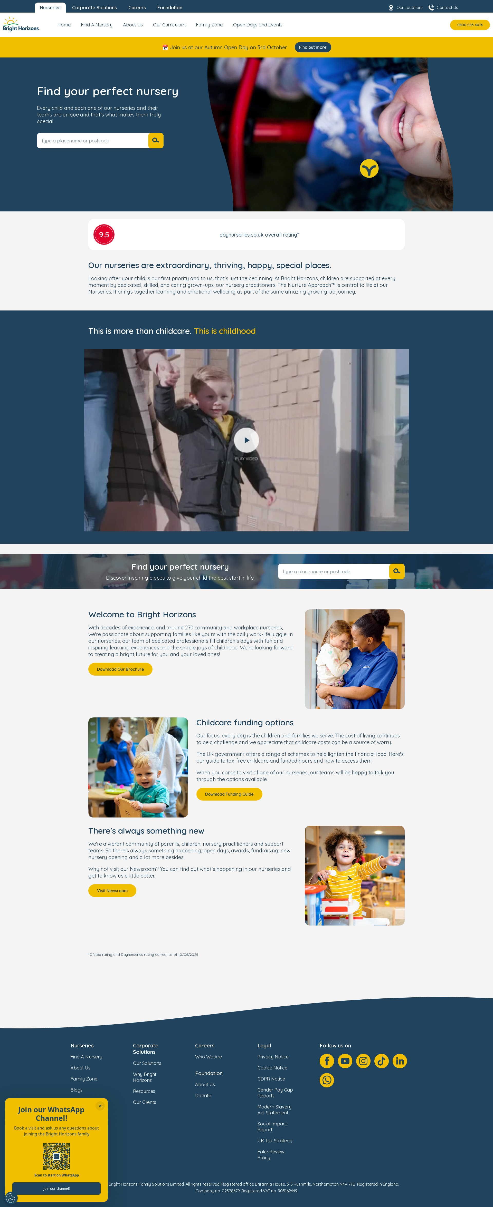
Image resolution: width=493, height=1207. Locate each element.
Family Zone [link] (84, 1079)
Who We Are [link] (208, 1057)
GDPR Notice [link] (271, 1079)
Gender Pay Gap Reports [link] (275, 1093)
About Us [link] (80, 1068)
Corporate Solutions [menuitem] (94, 8)
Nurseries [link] (82, 1045)
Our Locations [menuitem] (409, 7)
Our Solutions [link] (147, 1063)
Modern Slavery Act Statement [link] (274, 1110)
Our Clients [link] (144, 1102)
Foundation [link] (209, 1073)
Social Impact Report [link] (272, 1127)
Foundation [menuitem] (169, 8)
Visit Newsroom (112, 890)
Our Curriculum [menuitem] (169, 25)
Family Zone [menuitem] (209, 25)
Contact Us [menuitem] (447, 7)
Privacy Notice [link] (273, 1057)
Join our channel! (56, 1188)
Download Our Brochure (120, 669)
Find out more (313, 47)
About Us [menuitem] (133, 25)
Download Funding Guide (229, 794)
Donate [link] (203, 1095)
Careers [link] (204, 1045)
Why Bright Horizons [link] (144, 1077)
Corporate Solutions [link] (145, 1048)
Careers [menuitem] (137, 8)
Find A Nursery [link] (86, 1057)
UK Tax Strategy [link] (275, 1141)
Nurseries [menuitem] (50, 8)
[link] (21, 25)
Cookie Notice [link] (272, 1068)
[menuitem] (64, 27)
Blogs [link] (76, 1090)
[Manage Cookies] (11, 1198)
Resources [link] (144, 1091)
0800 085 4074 (470, 25)
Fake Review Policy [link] (271, 1155)
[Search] (156, 140)
